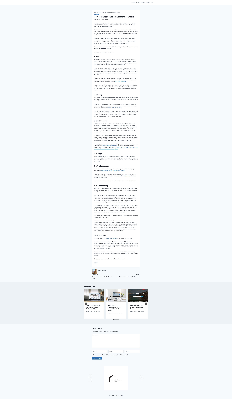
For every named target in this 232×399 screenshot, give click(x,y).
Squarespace (101, 121)
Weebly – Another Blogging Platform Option (129, 275)
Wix (97, 57)
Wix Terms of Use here (120, 81)
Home (133, 2)
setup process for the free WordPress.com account (112, 170)
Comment (95, 335)
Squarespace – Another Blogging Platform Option (102, 276)
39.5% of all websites (111, 238)
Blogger (99, 154)
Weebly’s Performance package (109, 145)
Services (138, 2)
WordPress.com (102, 166)
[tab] (113, 319)
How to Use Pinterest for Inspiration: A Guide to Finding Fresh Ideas (93, 307)
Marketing (96, 14)
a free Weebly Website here (114, 107)
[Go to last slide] (86, 304)
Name (94, 351)
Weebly (99, 95)
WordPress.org (102, 186)
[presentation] (94, 295)
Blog (152, 2)
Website (127, 351)
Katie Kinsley (97, 19)
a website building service (124, 175)
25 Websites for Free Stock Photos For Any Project (136, 307)
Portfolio (143, 2)
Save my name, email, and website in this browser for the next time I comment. (110, 354)
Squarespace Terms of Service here (125, 147)
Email (110, 351)
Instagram (141, 380)
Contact (90, 377)
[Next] (146, 304)
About (148, 2)
